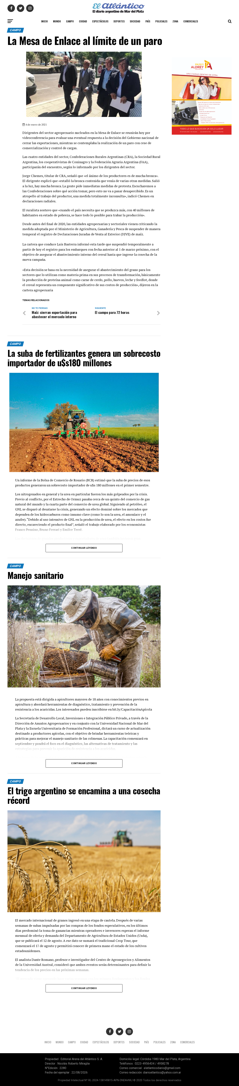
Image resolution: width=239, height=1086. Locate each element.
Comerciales (190, 21)
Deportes (119, 21)
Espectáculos (100, 21)
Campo (70, 21)
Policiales (161, 21)
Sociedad (135, 21)
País (147, 21)
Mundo (57, 21)
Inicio (44, 21)
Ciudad (83, 21)
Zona (175, 21)
